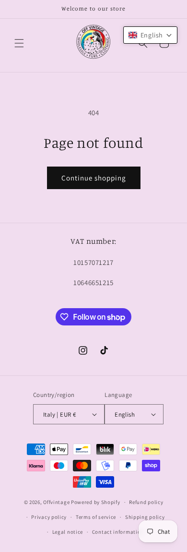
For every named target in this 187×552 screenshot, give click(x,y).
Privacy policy (49, 517)
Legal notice (67, 531)
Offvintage (56, 502)
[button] (19, 43)
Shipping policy (145, 517)
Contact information (118, 531)
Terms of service (96, 517)
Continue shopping (93, 177)
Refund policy (146, 502)
